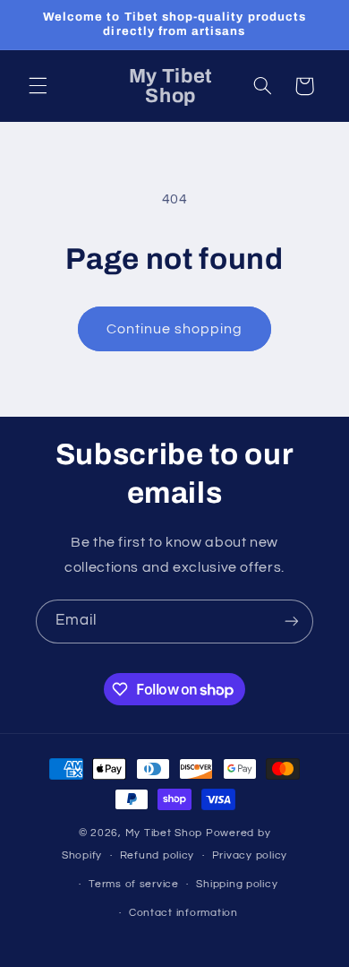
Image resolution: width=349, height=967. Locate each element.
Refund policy (157, 855)
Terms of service (134, 884)
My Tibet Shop (165, 833)
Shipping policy (236, 884)
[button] (37, 86)
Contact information (183, 913)
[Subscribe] (291, 621)
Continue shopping (174, 329)
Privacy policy (249, 855)
